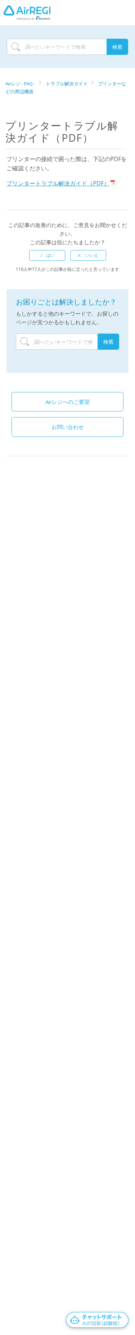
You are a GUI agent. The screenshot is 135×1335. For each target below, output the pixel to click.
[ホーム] (27, 12)
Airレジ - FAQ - (20, 83)
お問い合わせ (67, 426)
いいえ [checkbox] (91, 255)
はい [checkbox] (50, 255)
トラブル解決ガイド (67, 83)
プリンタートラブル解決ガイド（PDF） (57, 183)
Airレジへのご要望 (67, 401)
